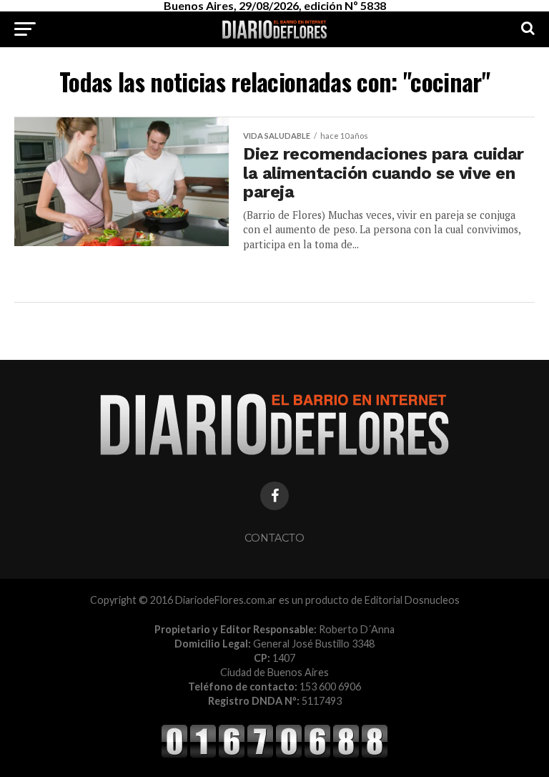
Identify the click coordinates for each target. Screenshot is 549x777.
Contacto (274, 538)
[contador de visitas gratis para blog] (274, 755)
